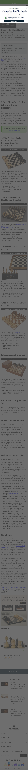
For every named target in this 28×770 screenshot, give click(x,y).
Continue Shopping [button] (14, 21)
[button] (26, 7)
